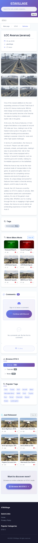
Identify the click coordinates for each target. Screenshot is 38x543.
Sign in (34, 14)
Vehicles (11, 365)
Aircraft (25, 389)
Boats (6, 401)
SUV (18, 389)
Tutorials (11, 369)
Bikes (31, 389)
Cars (5, 389)
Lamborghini (14, 401)
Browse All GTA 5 (19, 486)
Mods (11, 374)
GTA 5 (4, 20)
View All (30, 237)
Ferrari (11, 397)
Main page (6, 26)
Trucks (12, 389)
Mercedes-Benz (9, 393)
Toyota (31, 393)
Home (3, 517)
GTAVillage (19, 3)
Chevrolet (19, 397)
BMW (18, 393)
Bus (5, 397)
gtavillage (9, 44)
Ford (24, 393)
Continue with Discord (21, 314)
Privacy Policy (6, 520)
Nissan (27, 397)
